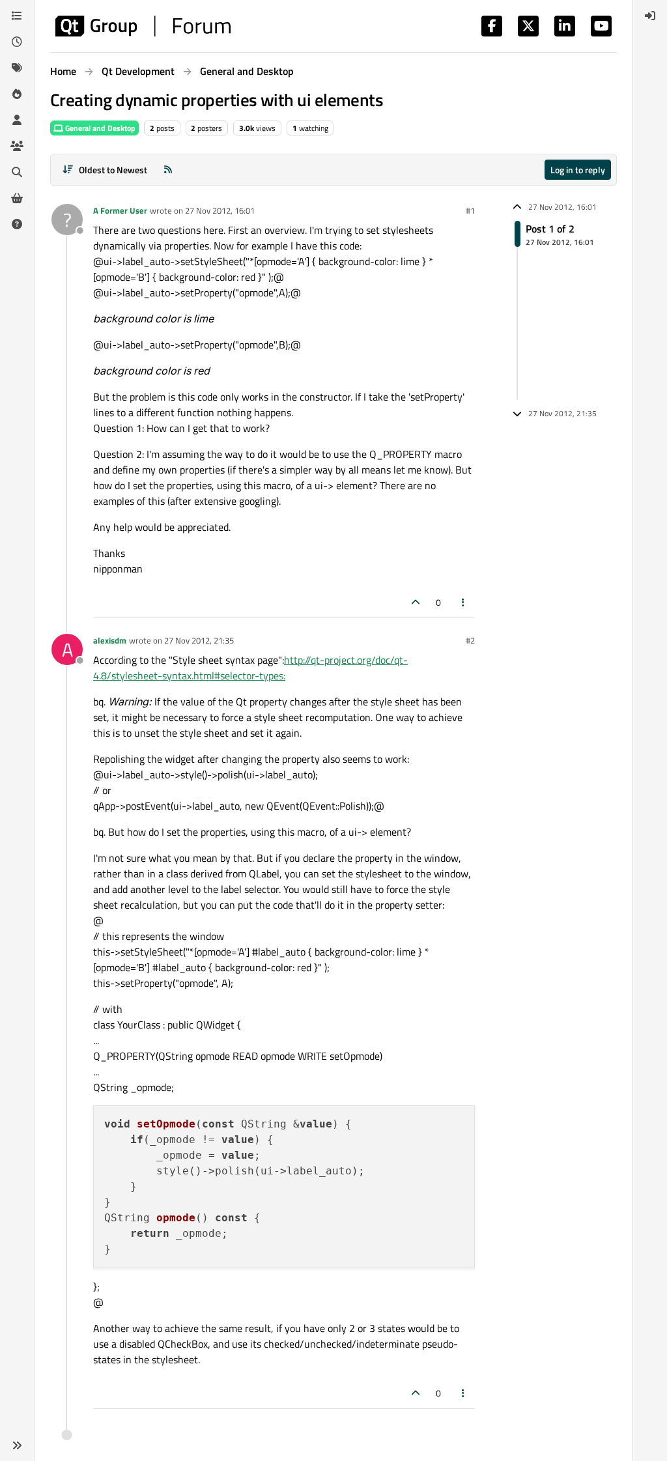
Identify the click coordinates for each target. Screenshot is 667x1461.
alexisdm (109, 640)
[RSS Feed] (168, 170)
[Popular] (17, 93)
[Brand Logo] (143, 26)
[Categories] (17, 15)
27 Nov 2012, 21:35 (199, 640)
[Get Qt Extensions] (17, 198)
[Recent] (17, 41)
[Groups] (17, 145)
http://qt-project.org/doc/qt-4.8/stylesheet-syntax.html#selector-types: (250, 667)
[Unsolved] (17, 224)
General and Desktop (99, 128)
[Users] (17, 119)
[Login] (650, 15)
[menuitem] (650, 15)
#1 (470, 210)
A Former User (120, 210)
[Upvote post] (415, 602)
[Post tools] (463, 602)
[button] (17, 1445)
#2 (470, 640)
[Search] (17, 172)
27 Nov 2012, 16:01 (220, 210)
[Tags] (17, 67)
